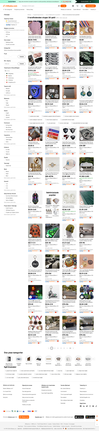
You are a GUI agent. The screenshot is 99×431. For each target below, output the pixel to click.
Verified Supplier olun (85, 397)
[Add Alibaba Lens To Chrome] (24, 417)
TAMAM (22, 56)
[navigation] (15, 181)
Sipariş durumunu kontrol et (86, 394)
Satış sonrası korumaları (28, 397)
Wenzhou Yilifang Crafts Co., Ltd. (69, 152)
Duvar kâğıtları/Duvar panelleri (53, 14)
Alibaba (29, 14)
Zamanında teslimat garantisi (29, 394)
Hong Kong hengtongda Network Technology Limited (35, 216)
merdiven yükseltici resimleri (25, 374)
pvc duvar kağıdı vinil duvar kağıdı (46, 370)
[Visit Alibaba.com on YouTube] (93, 406)
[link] (97, 416)
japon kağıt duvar (70, 370)
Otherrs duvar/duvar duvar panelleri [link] (71, 14)
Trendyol (66, 424)
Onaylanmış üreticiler (46, 390)
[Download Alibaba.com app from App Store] (79, 417)
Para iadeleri (63, 397)
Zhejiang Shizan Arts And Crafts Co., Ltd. (69, 77)
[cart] (78, 6)
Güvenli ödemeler (26, 388)
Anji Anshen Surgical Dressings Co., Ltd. (35, 80)
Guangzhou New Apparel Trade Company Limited (69, 249)
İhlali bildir (63, 403)
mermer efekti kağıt (64, 123)
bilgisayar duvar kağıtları (81, 374)
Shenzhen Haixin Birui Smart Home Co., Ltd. (52, 46)
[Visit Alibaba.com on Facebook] (81, 406)
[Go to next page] (73, 348)
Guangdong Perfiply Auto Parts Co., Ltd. (86, 152)
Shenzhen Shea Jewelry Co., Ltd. (52, 183)
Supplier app (38, 417)
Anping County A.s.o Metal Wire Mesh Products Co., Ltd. (86, 216)
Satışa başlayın (83, 391)
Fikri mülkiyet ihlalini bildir (67, 400)
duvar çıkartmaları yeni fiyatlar (28, 370)
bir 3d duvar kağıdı (11, 374)
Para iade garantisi (26, 391)
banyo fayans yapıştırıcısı (52, 119)
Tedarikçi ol (82, 388)
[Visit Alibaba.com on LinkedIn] (84, 406)
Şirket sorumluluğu (7, 394)
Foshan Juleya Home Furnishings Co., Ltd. (86, 249)
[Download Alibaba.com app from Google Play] (90, 417)
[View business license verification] (63, 428)
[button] (59, 6)
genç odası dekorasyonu (23, 377)
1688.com (33, 424)
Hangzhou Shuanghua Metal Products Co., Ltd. (52, 110)
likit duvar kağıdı (68, 374)
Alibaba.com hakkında (8, 385)
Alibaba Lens (11, 417)
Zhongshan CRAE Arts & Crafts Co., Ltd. (35, 152)
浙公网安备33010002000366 (75, 428)
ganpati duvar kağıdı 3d (12, 370)
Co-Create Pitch (7, 391)
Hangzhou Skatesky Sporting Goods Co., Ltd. (69, 218)
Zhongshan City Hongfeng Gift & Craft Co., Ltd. (86, 110)
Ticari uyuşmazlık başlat (66, 394)
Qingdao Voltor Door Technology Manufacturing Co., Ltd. (69, 110)
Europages (72, 424)
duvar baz (60, 370)
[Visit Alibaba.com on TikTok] (96, 406)
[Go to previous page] (48, 348)
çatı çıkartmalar (51, 123)
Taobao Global (56, 424)
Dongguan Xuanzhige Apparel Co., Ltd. (35, 249)
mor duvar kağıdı (10, 377)
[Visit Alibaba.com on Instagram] (90, 406)
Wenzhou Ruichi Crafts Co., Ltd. (86, 46)
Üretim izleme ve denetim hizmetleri (28, 401)
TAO (62, 424)
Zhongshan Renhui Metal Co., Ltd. (69, 46)
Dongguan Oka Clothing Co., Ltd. (35, 46)
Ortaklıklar (82, 400)
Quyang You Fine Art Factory (86, 185)
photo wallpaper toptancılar (36, 119)
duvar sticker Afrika (56, 374)
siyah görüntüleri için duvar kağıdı (80, 123)
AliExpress (27, 424)
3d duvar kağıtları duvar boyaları (72, 116)
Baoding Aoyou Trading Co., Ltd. (69, 183)
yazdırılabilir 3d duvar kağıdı (68, 119)
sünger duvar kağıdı (83, 370)
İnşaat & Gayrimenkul (38, 14)
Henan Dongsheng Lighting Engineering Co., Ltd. (35, 183)
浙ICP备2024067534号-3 (89, 428)
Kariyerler (5, 397)
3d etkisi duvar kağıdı (37, 377)
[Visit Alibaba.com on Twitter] (87, 406)
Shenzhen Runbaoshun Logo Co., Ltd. (86, 75)
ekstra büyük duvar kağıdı (41, 374)
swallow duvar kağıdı (34, 116)
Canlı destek (64, 391)
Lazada (49, 424)
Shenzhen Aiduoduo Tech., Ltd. (35, 110)
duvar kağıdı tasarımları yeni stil (37, 123)
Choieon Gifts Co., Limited (51, 152)
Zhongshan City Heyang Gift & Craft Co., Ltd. (52, 77)
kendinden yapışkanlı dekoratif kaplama (52, 116)
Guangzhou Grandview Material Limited (52, 249)
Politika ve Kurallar (26, 404)
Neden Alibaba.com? (8, 388)
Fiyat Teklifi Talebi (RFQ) (47, 393)
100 (70, 348)
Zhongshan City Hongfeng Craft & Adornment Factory (35, 280)
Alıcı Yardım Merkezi (65, 388)
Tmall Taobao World (42, 424)
